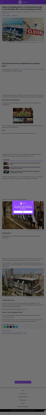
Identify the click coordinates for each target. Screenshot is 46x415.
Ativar (23, 211)
